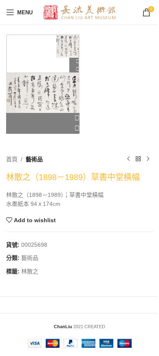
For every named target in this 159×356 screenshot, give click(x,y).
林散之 (29, 271)
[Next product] (148, 159)
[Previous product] (128, 159)
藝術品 (34, 159)
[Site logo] (79, 12)
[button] (43, 118)
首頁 (12, 159)
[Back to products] (138, 159)
